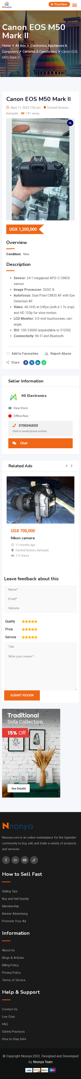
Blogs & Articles (13, 958)
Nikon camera (23, 538)
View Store (21, 408)
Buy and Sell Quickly (15, 899)
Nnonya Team (43, 1062)
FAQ (5, 1024)
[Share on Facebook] (25, 362)
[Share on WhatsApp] (43, 362)
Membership (10, 906)
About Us (8, 950)
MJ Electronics (34, 395)
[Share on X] (31, 362)
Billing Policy (10, 965)
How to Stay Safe (14, 1039)
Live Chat (8, 1017)
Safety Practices (13, 1031)
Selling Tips (9, 891)
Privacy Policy (11, 972)
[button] (66, 466)
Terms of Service (14, 980)
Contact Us (9, 1009)
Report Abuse (60, 354)
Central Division (57, 107)
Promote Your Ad (14, 921)
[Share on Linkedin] (37, 362)
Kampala (12, 113)
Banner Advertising (15, 914)
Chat (23, 443)
